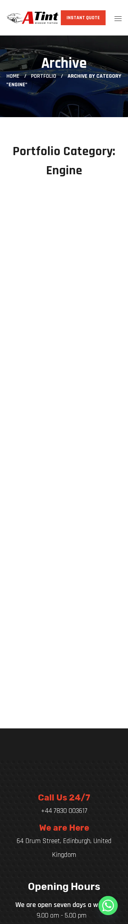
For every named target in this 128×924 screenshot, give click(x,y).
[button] (83, 17)
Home (13, 76)
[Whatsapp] (108, 905)
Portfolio (43, 76)
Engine (35, 195)
